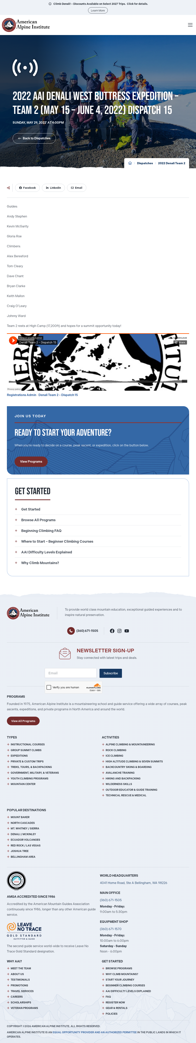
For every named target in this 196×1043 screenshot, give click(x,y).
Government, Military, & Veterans (35, 772)
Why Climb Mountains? (122, 974)
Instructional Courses (28, 744)
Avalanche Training (120, 772)
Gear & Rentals (116, 1008)
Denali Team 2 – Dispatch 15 (58, 395)
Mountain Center (23, 784)
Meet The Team (21, 968)
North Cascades (23, 823)
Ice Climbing (114, 755)
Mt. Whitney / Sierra (25, 828)
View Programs (31, 461)
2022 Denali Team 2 (171, 163)
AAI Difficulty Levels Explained (128, 991)
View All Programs (23, 721)
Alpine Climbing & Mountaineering (130, 744)
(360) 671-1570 (111, 929)
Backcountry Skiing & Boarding (129, 767)
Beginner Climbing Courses (125, 985)
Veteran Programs (24, 1008)
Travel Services (22, 991)
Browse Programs (119, 968)
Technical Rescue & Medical (126, 795)
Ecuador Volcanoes (25, 839)
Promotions (19, 985)
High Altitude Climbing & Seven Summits (134, 761)
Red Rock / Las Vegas (26, 845)
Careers (17, 996)
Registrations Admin (21, 395)
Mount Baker (20, 817)
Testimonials (20, 979)
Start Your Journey (120, 979)
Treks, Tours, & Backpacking (31, 767)
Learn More (98, 10)
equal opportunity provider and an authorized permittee (95, 1032)
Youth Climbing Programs (29, 778)
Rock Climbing (116, 750)
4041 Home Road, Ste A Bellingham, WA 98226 (133, 883)
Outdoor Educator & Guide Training (131, 789)
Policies (112, 1013)
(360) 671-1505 (87, 631)
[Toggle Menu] (190, 25)
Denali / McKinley (23, 834)
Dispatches (145, 163)
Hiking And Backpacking (123, 778)
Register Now (115, 1002)
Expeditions (19, 755)
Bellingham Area (23, 856)
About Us (17, 974)
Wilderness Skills (119, 784)
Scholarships (21, 1002)
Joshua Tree (20, 851)
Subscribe (111, 673)
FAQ (108, 996)
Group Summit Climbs (26, 750)
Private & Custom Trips (27, 761)
